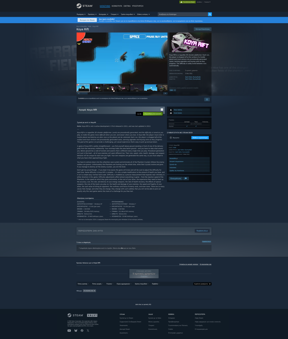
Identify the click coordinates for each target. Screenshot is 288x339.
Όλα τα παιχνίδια (81, 26)
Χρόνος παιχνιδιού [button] (141, 284)
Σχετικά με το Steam (126, 318)
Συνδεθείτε (81, 98)
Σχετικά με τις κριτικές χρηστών (188, 264)
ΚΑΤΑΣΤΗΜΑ (105, 6)
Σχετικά (127, 6)
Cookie (170, 329)
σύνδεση (199, 2)
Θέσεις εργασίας (153, 322)
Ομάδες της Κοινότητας (177, 170)
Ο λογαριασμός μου (201, 329)
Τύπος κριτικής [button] (82, 284)
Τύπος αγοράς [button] (96, 284)
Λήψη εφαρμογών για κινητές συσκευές (208, 322)
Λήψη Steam (199, 318)
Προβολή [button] (155, 284)
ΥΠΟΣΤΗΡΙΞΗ (137, 6)
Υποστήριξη (198, 325)
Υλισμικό (151, 325)
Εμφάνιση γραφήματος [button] (201, 284)
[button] (81, 14)
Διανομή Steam (125, 329)
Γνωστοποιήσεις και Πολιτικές (178, 325)
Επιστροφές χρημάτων (175, 333)
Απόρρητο (171, 318)
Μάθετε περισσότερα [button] (200, 138)
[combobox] (183, 14)
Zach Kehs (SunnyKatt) (192, 77)
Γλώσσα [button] (109, 284)
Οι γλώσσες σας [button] (88, 291)
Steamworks (124, 325)
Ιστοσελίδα (173, 158)
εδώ (122, 248)
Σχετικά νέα (173, 164)
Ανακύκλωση (152, 329)
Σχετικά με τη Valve (154, 318)
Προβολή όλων (206, 241)
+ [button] (174, 90)
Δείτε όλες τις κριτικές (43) (143, 304)
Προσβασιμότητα (173, 322)
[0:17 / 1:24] (122, 58)
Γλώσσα (206, 2)
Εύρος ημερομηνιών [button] (123, 284)
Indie (89, 26)
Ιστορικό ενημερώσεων (176, 161)
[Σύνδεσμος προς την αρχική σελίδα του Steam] (84, 8)
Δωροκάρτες (124, 333)
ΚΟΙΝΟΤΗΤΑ (117, 6)
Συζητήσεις (173, 167)
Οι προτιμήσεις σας (206, 264)
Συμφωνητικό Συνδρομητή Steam (130, 322)
